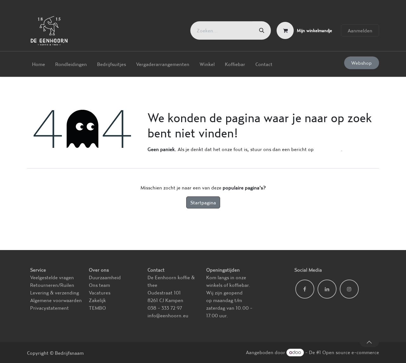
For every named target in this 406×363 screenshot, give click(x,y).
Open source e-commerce (350, 352)
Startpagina (203, 202)
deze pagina (328, 149)
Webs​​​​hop (361, 63)
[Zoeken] (261, 30)
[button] (369, 342)
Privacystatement (49, 308)
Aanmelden (360, 30)
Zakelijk (97, 300)
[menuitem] (38, 64)
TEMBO (97, 308)
